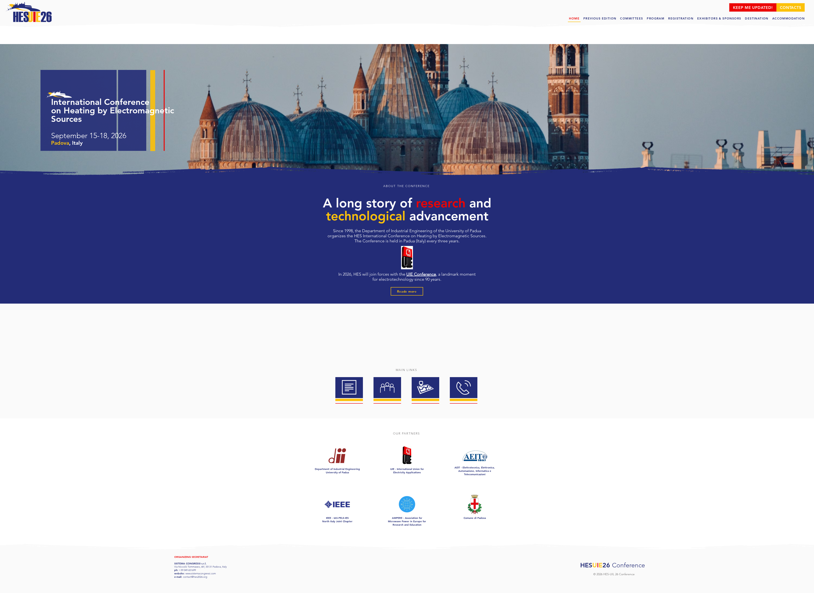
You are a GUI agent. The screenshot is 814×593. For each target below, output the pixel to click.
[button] (655, 18)
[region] (349, 388)
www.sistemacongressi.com (200, 573)
